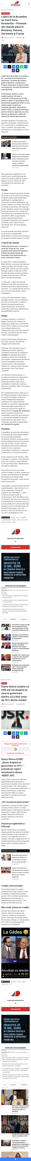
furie (23, 519)
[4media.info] (15, 3)
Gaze (26, 519)
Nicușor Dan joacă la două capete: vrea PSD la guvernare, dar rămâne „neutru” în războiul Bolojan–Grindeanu (20, 646)
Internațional (10, 9)
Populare (13, 619)
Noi (5, 619)
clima (18, 517)
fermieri (14, 519)
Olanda (3, 522)
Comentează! (15, 547)
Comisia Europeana (6, 519)
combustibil (23, 517)
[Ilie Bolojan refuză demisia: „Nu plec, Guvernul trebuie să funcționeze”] (6, 637)
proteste (8, 522)
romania (14, 522)
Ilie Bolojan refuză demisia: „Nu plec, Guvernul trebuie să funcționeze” (20, 636)
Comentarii (24, 619)
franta (18, 519)
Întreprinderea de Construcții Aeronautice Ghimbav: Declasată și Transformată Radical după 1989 (14, 610)
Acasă (4, 9)
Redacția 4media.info (9, 37)
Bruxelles (13, 517)
